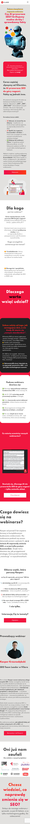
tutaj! (18, 72)
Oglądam (15, 620)
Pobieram (15, 172)
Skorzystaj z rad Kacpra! (15, 733)
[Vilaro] (5, 2)
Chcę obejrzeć (15, 495)
